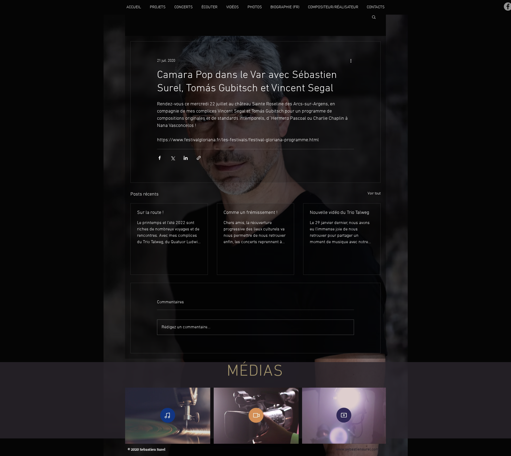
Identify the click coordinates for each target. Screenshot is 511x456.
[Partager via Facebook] (159, 157)
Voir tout (374, 193)
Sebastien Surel (152, 449)
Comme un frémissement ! (251, 212)
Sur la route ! (150, 212)
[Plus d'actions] (351, 60)
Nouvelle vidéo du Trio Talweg (339, 212)
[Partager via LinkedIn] (185, 157)
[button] (373, 17)
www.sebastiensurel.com (357, 449)
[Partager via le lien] (198, 157)
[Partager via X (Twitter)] (172, 157)
